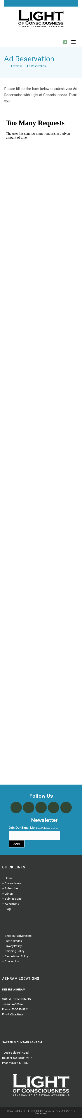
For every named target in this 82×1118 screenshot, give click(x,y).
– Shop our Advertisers (16, 935)
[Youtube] (60, 3)
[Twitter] (54, 3)
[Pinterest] (66, 3)
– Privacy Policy (12, 946)
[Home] (5, 66)
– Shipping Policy (13, 951)
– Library (7, 893)
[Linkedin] (73, 3)
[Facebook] (47, 3)
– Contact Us (10, 961)
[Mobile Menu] (72, 42)
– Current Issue (11, 883)
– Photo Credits (12, 941)
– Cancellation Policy (15, 956)
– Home (7, 878)
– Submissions (11, 898)
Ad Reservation (36, 66)
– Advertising (10, 903)
